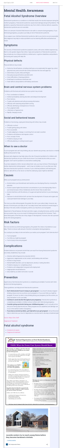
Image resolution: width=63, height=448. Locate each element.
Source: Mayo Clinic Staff (11, 317)
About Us (55, 2)
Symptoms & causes (13, 330)
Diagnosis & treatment (13, 332)
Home (31, 2)
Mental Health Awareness (42, 2)
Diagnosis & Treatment (11, 321)
